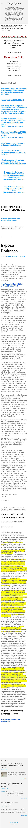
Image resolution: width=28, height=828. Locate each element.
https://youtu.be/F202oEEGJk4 (12, 100)
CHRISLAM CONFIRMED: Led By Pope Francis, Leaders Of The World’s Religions (11, 784)
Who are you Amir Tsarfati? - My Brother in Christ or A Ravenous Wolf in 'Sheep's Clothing (12, 765)
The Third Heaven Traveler (14, 4)
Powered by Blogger (14, 822)
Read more (24, 779)
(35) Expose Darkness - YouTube (13, 256)
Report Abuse (14, 825)
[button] (26, 26)
